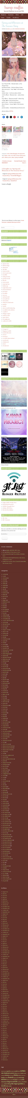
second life (14, 1081)
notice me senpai (6, 744)
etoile (4, 642)
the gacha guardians (7, 836)
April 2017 (5, 943)
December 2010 (6, 1052)
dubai (4, 637)
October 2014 (5, 999)
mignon (8, 1079)
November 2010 (6, 1054)
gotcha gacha (5, 683)
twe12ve (4, 860)
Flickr (17, 15)
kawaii (21, 155)
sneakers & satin (6, 315)
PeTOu (11, 111)
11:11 (3, 576)
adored (2, 1071)
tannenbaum (5, 808)
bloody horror (5, 602)
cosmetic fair (5, 616)
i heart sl (4, 334)
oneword (4, 757)
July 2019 (4, 893)
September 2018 (6, 912)
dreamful (5, 635)
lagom (14, 1077)
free (4, 663)
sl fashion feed (6, 342)
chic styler (5, 269)
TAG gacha (5, 807)
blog (3, 598)
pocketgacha (5, 764)
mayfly (17, 1077)
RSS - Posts (5, 518)
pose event (5, 766)
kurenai (4, 711)
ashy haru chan (6, 263)
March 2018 (5, 923)
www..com (14, 247)
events (8, 153)
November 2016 (6, 952)
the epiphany (5, 829)
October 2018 (5, 910)
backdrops (5, 592)
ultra (4, 864)
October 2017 (5, 932)
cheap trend (5, 267)
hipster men (5, 694)
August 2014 (5, 1002)
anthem (4, 583)
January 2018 (5, 927)
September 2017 (6, 934)
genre (4, 676)
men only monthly (6, 731)
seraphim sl (5, 311)
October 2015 (5, 976)
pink (23, 1079)
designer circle (6, 629)
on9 (3, 753)
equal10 (4, 641)
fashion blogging (13, 153)
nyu (18, 1079)
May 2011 (4, 1043)
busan (4, 613)
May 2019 (5, 897)
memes (4, 729)
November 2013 (6, 1019)
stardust (24, 1082)
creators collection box (7, 620)
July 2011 (4, 1039)
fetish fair (5, 655)
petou (9, 157)
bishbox (4, 594)
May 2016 (5, 963)
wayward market (6, 871)
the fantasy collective (7, 831)
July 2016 (4, 960)
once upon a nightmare (7, 755)
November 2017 (6, 930)
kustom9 (4, 712)
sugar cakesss (6, 317)
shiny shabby (5, 788)
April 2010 (5, 1058)
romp (4, 777)
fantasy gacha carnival (7, 650)
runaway (3, 1082)
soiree (4, 799)
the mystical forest (6, 842)
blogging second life (7, 331)
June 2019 (5, 895)
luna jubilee (5, 293)
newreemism (5, 300)
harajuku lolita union (7, 333)
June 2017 (5, 939)
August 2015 (5, 980)
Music (2, 17)
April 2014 (5, 1010)
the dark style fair (6, 823)
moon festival (5, 737)
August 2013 (5, 1024)
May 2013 (5, 1030)
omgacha (5, 751)
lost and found (6, 722)
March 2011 (5, 1047)
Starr (4, 552)
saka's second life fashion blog (9, 308)
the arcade (5, 810)
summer (2, 1084)
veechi (3, 1086)
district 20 (5, 631)
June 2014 (5, 1006)
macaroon (5, 295)
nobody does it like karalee (8, 302)
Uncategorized (6, 866)
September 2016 (6, 956)
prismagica (5, 772)
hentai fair (5, 692)
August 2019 (5, 892)
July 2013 (4, 1026)
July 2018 (4, 916)
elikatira (16, 1073)
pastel (20, 1079)
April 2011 (5, 1045)
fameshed (5, 646)
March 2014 (5, 1012)
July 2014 (4, 1004)
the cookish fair (6, 816)
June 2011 (5, 1041)
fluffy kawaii (5, 661)
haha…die (4, 280)
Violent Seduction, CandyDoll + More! (17, 133)
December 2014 (6, 995)
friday (16, 1075)
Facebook (10, 15)
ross (4, 779)
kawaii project (5, 705)
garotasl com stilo (6, 278)
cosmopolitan (5, 618)
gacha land (5, 672)
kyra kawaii (5, 291)
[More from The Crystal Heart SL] (7, 129)
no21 (4, 742)
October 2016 (5, 954)
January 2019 (5, 904)
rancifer (4, 306)
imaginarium (5, 700)
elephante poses (9, 1073)
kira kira (4, 707)
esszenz (17, 155)
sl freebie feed (6, 346)
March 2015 (5, 989)
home (4, 696)
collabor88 (5, 615)
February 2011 (5, 1048)
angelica (8, 1071)
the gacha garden (6, 834)
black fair (4, 596)
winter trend (5, 877)
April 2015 (5, 988)
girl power (5, 679)
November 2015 (6, 975)
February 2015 (5, 991)
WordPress (16, 17)
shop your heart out (7, 794)
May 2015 (5, 986)
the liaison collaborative (7, 840)
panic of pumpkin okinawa (8, 759)
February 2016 (5, 969)
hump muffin (14, 7)
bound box (5, 611)
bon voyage (5, 609)
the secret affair (6, 847)
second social (5, 340)
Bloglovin (3, 15)
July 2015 (4, 982)
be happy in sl (5, 329)
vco (24, 1084)
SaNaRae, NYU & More (7, 508)
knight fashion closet (7, 288)
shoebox (4, 790)
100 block (5, 574)
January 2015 (5, 993)
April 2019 (5, 899)
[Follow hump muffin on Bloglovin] (6, 240)
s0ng (8, 1081)
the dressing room (6, 827)
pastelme (4, 304)
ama (5, 1071)
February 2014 (6, 1013)
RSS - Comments (6, 520)
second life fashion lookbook (8, 338)
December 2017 (6, 928)
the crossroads (6, 820)
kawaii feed (5, 336)
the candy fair (5, 812)
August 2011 (5, 1037)
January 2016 (5, 971)
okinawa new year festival (8, 746)
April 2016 (5, 965)
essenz (7, 1075)
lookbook (4, 718)
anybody (4, 585)
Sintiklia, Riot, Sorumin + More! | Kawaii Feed (12, 561)
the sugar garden (17, 1084)
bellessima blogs (6, 265)
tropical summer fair (7, 858)
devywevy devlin (6, 271)
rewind (4, 775)
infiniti (6, 1077)
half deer (20, 1075)
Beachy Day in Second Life (8, 504)
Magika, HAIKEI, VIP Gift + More (9, 502)
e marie (22, 1073)
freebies (4, 665)
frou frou (5, 666)
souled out (5, 801)
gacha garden (5, 668)
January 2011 (5, 1050)
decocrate (5, 626)
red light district (6, 773)
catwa (9, 155)
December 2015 (6, 973)
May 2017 (5, 941)
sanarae (4, 786)
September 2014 (6, 1000)
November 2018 (6, 908)
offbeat (6, 157)
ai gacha (4, 581)
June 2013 (5, 1028)
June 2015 (5, 984)
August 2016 (5, 958)
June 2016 (5, 962)
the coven (5, 818)
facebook (5, 231)
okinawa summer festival (8, 748)
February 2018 (6, 925)
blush (4, 605)
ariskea (5, 155)
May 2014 (5, 1008)
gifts (4, 677)
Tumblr (8, 17)
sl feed (4, 344)
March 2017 (5, 945)
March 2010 (5, 1059)
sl (21, 1081)
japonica (4, 703)
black (19, 1071)
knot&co (4, 709)
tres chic (4, 855)
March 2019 (5, 901)
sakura (12, 157)
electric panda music (7, 273)
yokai (10, 1086)
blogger (4, 600)
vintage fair (5, 869)
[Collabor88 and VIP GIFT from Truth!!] (7, 142)
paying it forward (6, 762)
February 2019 (6, 903)
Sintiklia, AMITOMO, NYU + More (13, 550)
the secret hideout (6, 849)
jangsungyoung (6, 284)
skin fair (4, 797)
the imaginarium (6, 838)
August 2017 (5, 936)
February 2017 (5, 947)
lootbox (4, 720)
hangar (4, 688)
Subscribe (5, 538)
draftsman (5, 633)
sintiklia (19, 1081)
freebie (12, 1075)
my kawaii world (6, 297)
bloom (4, 604)
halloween (23, 1075)
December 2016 (6, 951)
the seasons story (6, 845)
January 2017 (5, 949)
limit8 (4, 714)
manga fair (5, 725)
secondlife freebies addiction (9, 310)
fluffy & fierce (6, 659)
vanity (4, 868)
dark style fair (5, 624)
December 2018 (6, 906)
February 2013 (5, 1035)
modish (11, 1079)
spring (16, 157)
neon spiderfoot (6, 299)
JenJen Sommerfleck (7, 554)
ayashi (15, 1071)
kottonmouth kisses (7, 289)
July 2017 (4, 938)
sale (3, 783)
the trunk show (6, 853)
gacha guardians (6, 670)
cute (12, 155)
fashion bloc (5, 652)
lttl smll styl (5, 724)
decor (4, 628)
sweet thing (7, 1084)
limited (4, 716)
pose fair (4, 768)
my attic (4, 738)
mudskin (15, 1079)
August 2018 (5, 914)
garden (4, 674)
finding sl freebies (6, 276)
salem (4, 784)
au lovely (4, 591)
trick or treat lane (6, 856)
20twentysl (5, 578)
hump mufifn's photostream (15, 252)
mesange (21, 1077)
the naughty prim (6, 319)
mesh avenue (5, 733)
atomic (12, 1071)
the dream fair (6, 825)
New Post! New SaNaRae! (8, 510)
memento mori (6, 727)
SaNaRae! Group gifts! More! (8, 506)
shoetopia (5, 792)
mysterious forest (6, 740)
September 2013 (6, 1023)
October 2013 (5, 1021)
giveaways (5, 681)
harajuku (4, 690)
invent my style (6, 282)
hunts (4, 698)
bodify (4, 607)
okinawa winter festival (7, 749)
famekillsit (5, 275)
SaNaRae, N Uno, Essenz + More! (13, 552)
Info (22, 15)
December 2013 (6, 1017)
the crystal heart (6, 821)
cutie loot (5, 622)
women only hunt (6, 879)
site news (5, 796)
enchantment (5, 639)
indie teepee (5, 701)
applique (4, 587)
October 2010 (5, 1056)
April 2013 (5, 1032)
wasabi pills (20, 157)
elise (19, 1073)
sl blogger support (6, 313)
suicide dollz (5, 803)
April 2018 (5, 921)
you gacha (5, 880)
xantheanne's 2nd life (7, 321)
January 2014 (5, 1015)
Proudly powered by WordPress (8, 1092)
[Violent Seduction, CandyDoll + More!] (18, 129)
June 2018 (5, 917)
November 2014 (6, 997)
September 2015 (6, 978)
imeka (3, 1077)
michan (3, 1079)
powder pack (5, 770)
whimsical (5, 875)
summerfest (5, 805)
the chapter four (21, 153)
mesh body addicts (6, 735)
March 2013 (5, 1034)
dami (14, 155)
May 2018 (5, 919)
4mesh (4, 580)
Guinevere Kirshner (19, 29)
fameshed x (5, 648)
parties (4, 760)
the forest (5, 833)
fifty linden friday (6, 657)
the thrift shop (5, 851)
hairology (5, 687)
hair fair (4, 685)
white (7, 1086)
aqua (4, 589)
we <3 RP (4, 873)
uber (4, 862)
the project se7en (6, 844)
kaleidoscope (5, 286)
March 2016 (5, 967)
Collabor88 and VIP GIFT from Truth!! (6, 146)
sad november (6, 781)
